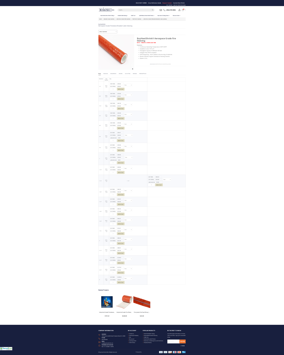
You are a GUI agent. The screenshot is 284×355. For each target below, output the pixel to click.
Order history (132, 342)
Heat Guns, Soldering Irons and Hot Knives (153, 340)
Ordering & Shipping (133, 335)
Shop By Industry (148, 342)
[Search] (152, 9)
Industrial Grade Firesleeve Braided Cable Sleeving (107, 312)
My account (131, 339)
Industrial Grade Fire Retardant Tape (124, 312)
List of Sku (127, 73)
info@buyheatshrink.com (107, 343)
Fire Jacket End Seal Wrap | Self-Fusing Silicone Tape (142, 312)
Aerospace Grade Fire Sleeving (123, 19)
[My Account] (179, 10)
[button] (132, 69)
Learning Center (132, 340)
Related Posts (142, 73)
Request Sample (167, 3)
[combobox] (136, 9)
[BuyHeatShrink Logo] (106, 10)
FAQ (130, 337)
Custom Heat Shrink (179, 3)
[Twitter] (182, 345)
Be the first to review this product (163, 64)
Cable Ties (146, 337)
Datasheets (113, 73)
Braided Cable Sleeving (109, 19)
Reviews (135, 73)
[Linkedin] (183, 345)
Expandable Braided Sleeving (150, 335)
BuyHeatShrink (101, 24)
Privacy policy (138, 352)
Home (100, 19)
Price (99, 73)
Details (120, 73)
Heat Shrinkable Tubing (149, 333)
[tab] (99, 73)
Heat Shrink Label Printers (150, 339)
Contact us (131, 333)
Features (105, 73)
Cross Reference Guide (154, 3)
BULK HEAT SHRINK (141, 3)
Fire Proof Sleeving (136, 19)
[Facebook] (181, 345)
